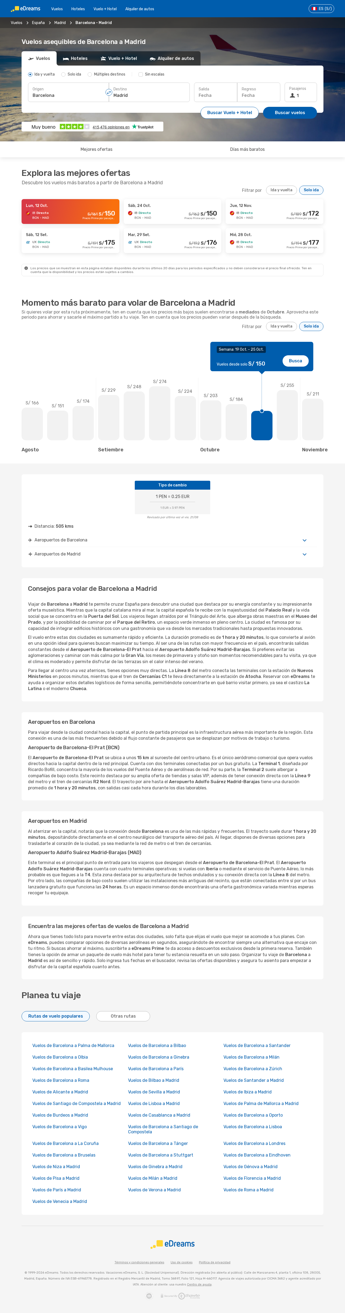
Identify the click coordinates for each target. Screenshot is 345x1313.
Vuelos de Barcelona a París (156, 1068)
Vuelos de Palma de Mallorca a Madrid (261, 1103)
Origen (38, 89)
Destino (120, 89)
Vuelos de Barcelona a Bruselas (63, 1155)
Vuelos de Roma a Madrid (248, 1189)
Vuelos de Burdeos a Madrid (60, 1115)
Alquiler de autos (139, 9)
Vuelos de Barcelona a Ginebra (158, 1057)
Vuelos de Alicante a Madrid (60, 1091)
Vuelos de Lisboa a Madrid (154, 1103)
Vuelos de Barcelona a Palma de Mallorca (73, 1045)
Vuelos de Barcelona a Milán (251, 1057)
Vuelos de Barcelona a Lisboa (252, 1126)
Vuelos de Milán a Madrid (152, 1178)
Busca (295, 360)
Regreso (249, 89)
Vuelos (57, 9)
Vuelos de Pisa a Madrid (56, 1178)
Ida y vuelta (281, 190)
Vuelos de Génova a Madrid (250, 1166)
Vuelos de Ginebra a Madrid (155, 1166)
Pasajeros (297, 88)
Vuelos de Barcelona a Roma (60, 1080)
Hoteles (78, 9)
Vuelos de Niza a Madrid (56, 1166)
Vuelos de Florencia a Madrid (252, 1178)
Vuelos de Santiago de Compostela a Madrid (76, 1103)
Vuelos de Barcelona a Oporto (253, 1115)
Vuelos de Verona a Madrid (154, 1189)
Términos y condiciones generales (139, 1262)
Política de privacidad (214, 1262)
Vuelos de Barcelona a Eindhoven (257, 1155)
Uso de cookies (181, 1262)
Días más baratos (247, 149)
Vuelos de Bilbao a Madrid (153, 1080)
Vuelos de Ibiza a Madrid (247, 1091)
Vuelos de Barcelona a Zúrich (252, 1068)
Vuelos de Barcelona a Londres (254, 1143)
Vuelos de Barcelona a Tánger (158, 1143)
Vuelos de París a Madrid (56, 1189)
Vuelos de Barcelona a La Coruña (65, 1143)
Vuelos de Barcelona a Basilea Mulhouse (72, 1068)
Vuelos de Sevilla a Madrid (154, 1091)
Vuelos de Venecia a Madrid (59, 1201)
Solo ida (311, 190)
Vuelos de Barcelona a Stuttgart (160, 1155)
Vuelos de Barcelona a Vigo (59, 1126)
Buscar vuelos (290, 112)
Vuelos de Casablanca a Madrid (159, 1115)
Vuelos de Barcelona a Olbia (60, 1057)
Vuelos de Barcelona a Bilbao (157, 1045)
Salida (204, 89)
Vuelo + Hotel (105, 9)
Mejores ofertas (96, 149)
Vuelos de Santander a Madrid (253, 1080)
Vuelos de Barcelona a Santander (257, 1045)
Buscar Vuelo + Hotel (229, 112)
